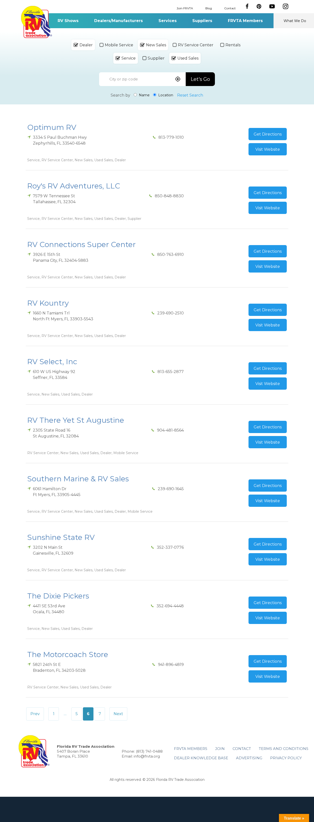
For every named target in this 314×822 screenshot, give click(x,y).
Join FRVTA (185, 8)
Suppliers (202, 20)
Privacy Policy (286, 758)
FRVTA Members (245, 20)
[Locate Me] (178, 79)
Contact (230, 8)
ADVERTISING (249, 758)
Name (144, 95)
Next (118, 713)
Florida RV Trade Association (36, 22)
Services (167, 20)
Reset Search (190, 95)
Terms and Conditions (283, 748)
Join (220, 748)
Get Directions (268, 134)
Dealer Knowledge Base (201, 758)
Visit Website (267, 149)
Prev (35, 713)
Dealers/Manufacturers (118, 20)
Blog (208, 8)
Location (165, 95)
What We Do (295, 21)
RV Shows (68, 20)
